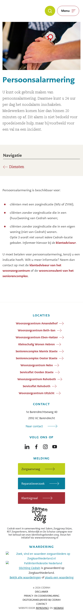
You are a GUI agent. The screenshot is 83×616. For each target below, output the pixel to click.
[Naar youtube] (54, 446)
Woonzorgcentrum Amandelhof (37, 323)
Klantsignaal (29, 498)
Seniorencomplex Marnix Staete (37, 351)
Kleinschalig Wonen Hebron (36, 344)
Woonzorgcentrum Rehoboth (36, 379)
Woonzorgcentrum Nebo (36, 365)
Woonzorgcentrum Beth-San (36, 330)
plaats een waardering (59, 577)
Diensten (16, 167)
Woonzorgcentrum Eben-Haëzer (37, 337)
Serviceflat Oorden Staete (36, 372)
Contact (41, 604)
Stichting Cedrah (29, 568)
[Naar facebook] (36, 446)
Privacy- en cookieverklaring (41, 595)
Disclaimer (41, 591)
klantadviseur (66, 242)
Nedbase (59, 608)
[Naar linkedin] (27, 446)
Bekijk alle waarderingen (25, 577)
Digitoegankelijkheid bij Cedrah (42, 599)
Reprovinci (42, 608)
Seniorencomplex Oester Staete (36, 358)
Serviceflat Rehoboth (36, 386)
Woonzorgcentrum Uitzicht (36, 393)
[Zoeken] (50, 11)
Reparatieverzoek (33, 484)
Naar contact (34, 426)
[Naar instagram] (45, 446)
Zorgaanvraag (30, 469)
